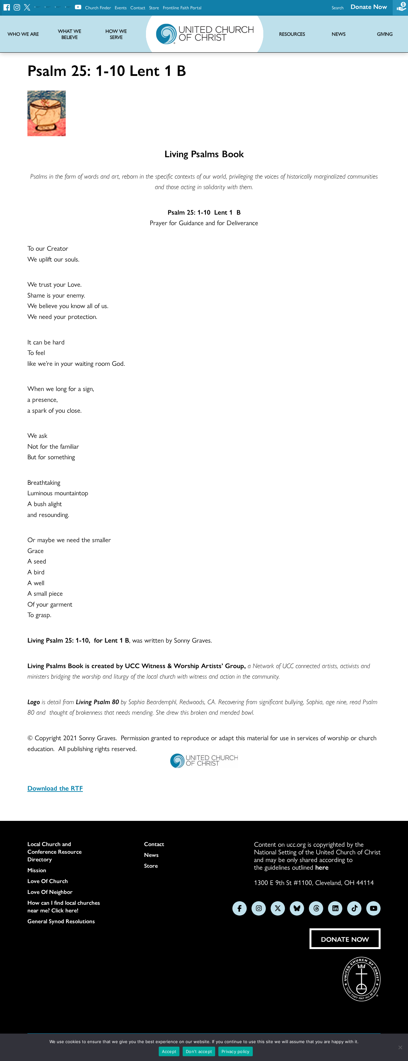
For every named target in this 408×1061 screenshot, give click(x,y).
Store (154, 7)
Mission (36, 870)
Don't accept (199, 1051)
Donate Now (369, 6)
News (151, 854)
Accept (169, 1051)
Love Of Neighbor (50, 891)
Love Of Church (47, 881)
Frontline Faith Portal (182, 7)
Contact (137, 7)
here (322, 867)
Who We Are (23, 34)
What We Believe (69, 34)
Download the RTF (55, 787)
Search (338, 7)
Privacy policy (236, 1051)
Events (121, 7)
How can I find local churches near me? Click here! (63, 906)
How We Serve (116, 34)
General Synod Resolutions (61, 921)
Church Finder (98, 7)
